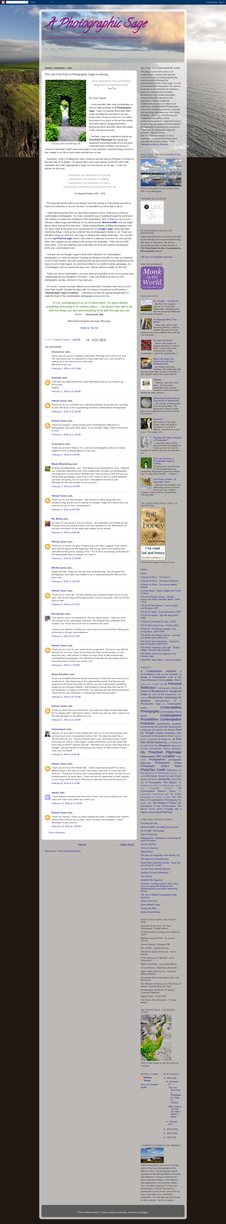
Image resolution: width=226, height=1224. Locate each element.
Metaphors (164, 745)
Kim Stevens (58, 614)
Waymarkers (147, 852)
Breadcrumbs (155, 697)
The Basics (170, 782)
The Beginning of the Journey (170, 785)
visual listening (163, 812)
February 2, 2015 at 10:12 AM (66, 368)
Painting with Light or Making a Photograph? (167, 438)
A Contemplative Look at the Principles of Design (161, 674)
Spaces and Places (149, 779)
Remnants (153, 773)
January (173, 1121)
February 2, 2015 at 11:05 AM (66, 391)
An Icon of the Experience (162, 694)
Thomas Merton (156, 809)
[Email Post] (87, 340)
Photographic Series (168, 762)
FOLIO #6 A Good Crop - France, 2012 (159, 625)
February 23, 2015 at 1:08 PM (66, 826)
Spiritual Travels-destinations (155, 872)
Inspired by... (161, 742)
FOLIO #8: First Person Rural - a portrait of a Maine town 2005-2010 (160, 636)
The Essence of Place (161, 797)
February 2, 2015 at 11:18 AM (66, 411)
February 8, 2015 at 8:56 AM (66, 754)
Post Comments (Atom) (69, 851)
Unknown (57, 378)
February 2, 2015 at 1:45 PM (66, 455)
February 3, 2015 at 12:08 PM (66, 558)
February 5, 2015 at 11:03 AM (66, 697)
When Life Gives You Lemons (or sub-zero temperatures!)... (163, 361)
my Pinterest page (62, 238)
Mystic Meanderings (150, 912)
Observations (148, 756)
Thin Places (146, 876)
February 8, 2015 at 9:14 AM (66, 783)
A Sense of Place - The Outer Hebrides (159, 581)
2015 (169, 1078)
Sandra (55, 793)
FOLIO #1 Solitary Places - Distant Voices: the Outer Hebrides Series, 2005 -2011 (160, 599)
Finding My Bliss (149, 908)
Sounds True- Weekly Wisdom (155, 869)
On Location (165, 756)
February (173, 1081)
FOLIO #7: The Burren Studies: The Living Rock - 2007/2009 (158, 630)
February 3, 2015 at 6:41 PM (66, 636)
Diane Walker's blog (150, 904)
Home (82, 844)
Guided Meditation (165, 733)
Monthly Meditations (172, 749)
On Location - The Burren (165, 301)
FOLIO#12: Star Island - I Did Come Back (161, 660)
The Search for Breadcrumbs (155, 859)
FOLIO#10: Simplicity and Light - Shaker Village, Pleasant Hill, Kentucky (160, 648)
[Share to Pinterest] (104, 339)
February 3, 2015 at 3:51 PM (66, 581)
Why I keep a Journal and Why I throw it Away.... (175, 1111)
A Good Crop (158, 684)
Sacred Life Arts (148, 844)
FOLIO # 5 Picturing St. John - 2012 (158, 622)
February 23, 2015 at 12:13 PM (67, 803)
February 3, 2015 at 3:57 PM (66, 604)
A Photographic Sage (96, 24)
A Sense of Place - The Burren (155, 577)
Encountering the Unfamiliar (154, 727)
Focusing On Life (149, 823)
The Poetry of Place (164, 803)
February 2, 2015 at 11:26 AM (66, 434)
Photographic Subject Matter (161, 766)
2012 (169, 1137)
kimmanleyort (59, 729)
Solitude (177, 776)
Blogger (144, 1212)
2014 (169, 1129)
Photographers (157, 759)
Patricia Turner (59, 401)
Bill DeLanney (59, 568)
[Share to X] (98, 339)
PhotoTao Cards (153, 770)
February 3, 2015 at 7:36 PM (66, 665)
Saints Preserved (149, 834)
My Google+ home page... (153, 831)
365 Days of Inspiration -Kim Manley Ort (160, 855)
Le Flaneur (173, 742)
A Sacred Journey (149, 848)
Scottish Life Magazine (152, 880)
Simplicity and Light (166, 776)
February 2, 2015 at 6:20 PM (66, 486)
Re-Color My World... (163, 340)
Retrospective (163, 773)
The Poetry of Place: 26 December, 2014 (164, 480)
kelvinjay (123, 1212)
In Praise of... (165, 739)
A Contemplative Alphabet (158, 671)
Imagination (153, 739)
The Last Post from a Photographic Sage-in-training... (164, 461)
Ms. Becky (57, 519)
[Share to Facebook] (101, 339)
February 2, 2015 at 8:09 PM (66, 509)
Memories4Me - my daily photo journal (159, 827)
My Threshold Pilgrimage (161, 752)
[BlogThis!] (95, 339)
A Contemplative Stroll (168, 680)
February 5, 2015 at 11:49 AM (66, 720)
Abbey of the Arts (149, 901)
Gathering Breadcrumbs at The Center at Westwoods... (166, 399)
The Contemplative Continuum (156, 788)
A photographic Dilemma (168, 688)
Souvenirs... (159, 419)
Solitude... (158, 380)
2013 (169, 1133)
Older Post (127, 844)
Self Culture (151, 776)
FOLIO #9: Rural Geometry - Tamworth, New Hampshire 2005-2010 (160, 642)
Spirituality (164, 779)
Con (164, 704)
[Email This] (93, 339)
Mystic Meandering (62, 464)
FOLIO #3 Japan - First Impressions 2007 (161, 612)
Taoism (174, 779)
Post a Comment (57, 832)
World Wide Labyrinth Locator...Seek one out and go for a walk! (160, 864)
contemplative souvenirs (169, 724)
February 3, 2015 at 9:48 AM (66, 532)
